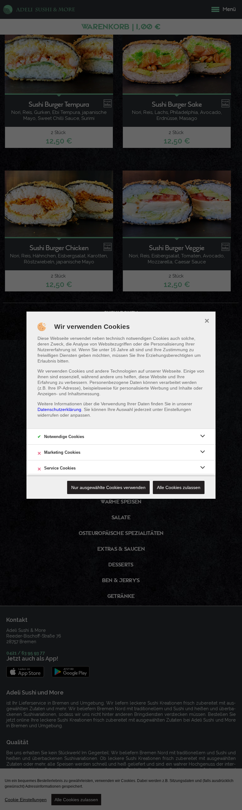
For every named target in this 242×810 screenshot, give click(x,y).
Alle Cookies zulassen (178, 487)
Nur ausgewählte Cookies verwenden (108, 487)
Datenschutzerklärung (59, 409)
